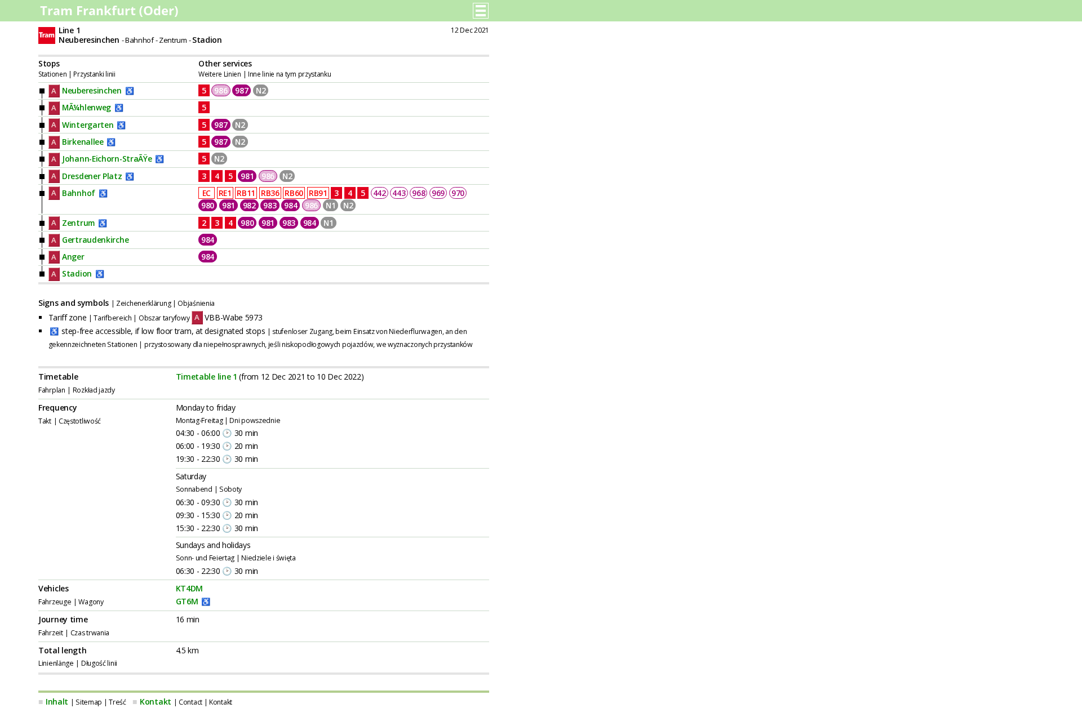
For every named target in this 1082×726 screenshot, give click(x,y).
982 (249, 205)
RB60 (294, 193)
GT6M (187, 601)
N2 (260, 90)
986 (220, 90)
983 (269, 205)
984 (290, 205)
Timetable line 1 (206, 376)
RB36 (270, 193)
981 (247, 176)
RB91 (318, 193)
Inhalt (57, 701)
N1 (330, 205)
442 (379, 193)
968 (418, 193)
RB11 (246, 193)
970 (457, 193)
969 (438, 193)
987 (241, 90)
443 (398, 193)
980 (207, 205)
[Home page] (110, 14)
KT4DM (189, 588)
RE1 (225, 193)
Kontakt (155, 701)
